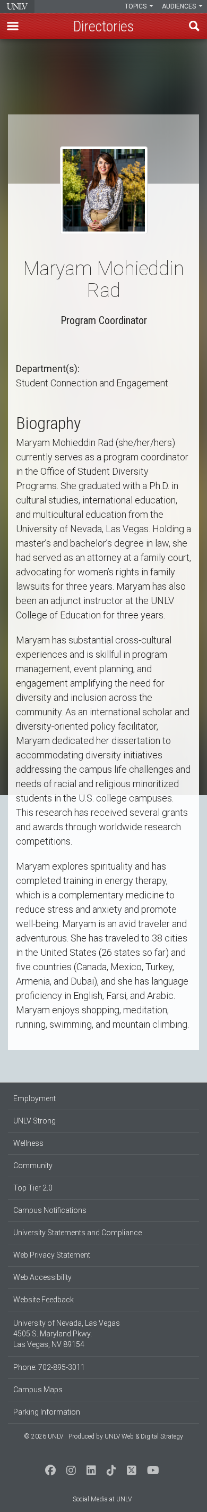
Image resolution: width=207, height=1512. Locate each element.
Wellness (28, 1143)
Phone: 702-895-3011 (49, 1367)
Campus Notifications (50, 1210)
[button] (12, 26)
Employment (34, 1098)
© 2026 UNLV (43, 1436)
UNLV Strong (34, 1121)
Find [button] (194, 26)
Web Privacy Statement (51, 1255)
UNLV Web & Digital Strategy (144, 1436)
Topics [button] (136, 6)
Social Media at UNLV (102, 1499)
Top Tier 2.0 (33, 1188)
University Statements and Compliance (77, 1232)
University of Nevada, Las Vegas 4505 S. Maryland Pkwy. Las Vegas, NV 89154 (66, 1334)
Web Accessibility (42, 1277)
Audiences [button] (179, 6)
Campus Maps (38, 1389)
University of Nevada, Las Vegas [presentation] (17, 6)
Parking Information (46, 1412)
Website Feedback (43, 1299)
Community (33, 1165)
